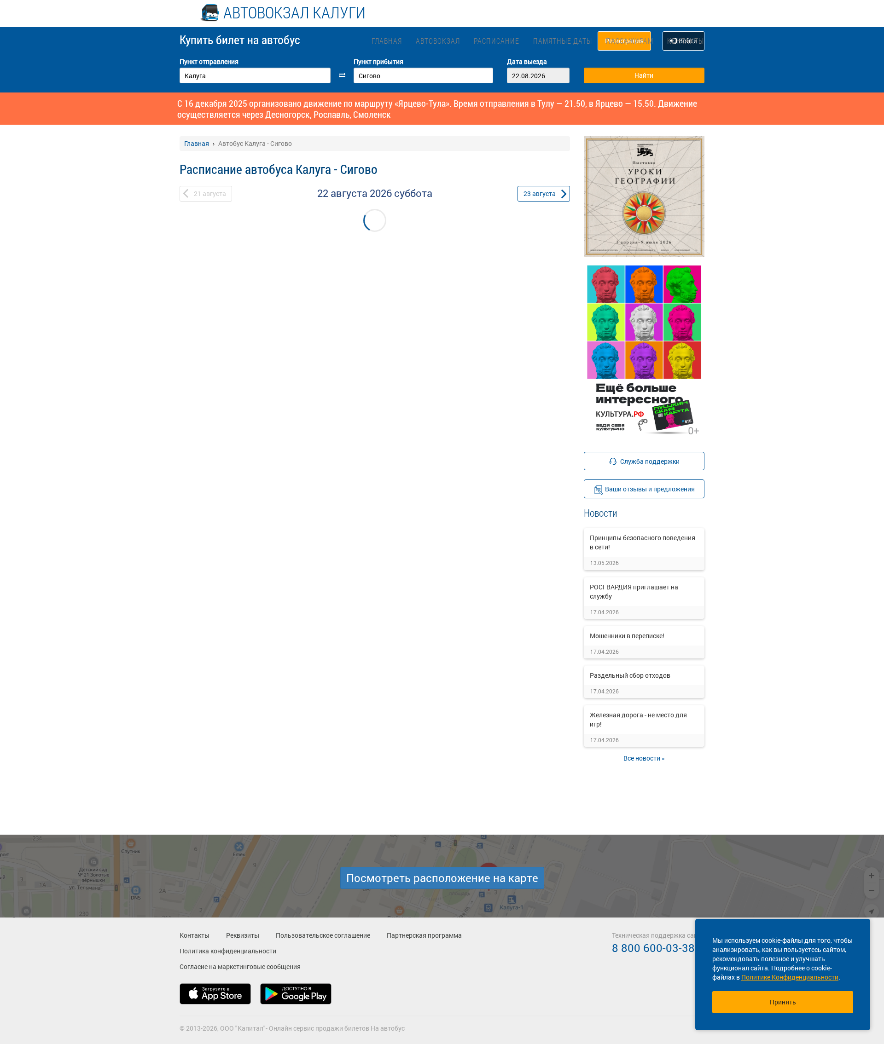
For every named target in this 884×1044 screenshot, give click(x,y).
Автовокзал (438, 41)
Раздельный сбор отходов (630, 675)
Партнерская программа (424, 935)
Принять (783, 1002)
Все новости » (644, 758)
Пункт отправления (209, 61)
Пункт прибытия (378, 61)
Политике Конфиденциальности (789, 977)
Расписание (496, 41)
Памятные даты (562, 41)
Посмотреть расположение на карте (442, 878)
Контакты (685, 41)
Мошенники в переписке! (627, 635)
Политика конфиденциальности (228, 950)
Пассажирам (629, 41)
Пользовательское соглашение (323, 935)
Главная (387, 41)
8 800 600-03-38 (653, 947)
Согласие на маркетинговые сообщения (240, 966)
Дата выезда (527, 61)
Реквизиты (242, 935)
